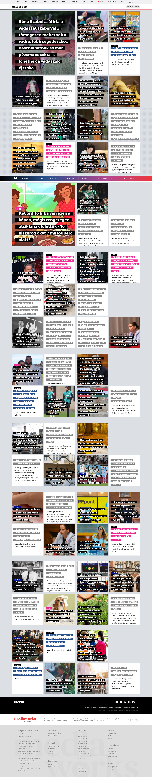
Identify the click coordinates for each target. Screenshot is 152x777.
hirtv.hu (50, 751)
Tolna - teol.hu (22, 771)
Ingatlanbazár (112, 1)
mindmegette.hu (83, 748)
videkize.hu (81, 758)
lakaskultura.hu (83, 739)
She (92, 1)
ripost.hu (111, 730)
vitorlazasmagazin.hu (85, 756)
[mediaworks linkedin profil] (136, 720)
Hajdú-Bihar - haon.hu (25, 753)
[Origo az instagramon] (125, 702)
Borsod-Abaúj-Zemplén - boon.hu (29, 741)
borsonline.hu (82, 771)
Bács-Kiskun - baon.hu (25, 734)
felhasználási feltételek (106, 707)
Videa (45, 1)
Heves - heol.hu (23, 756)
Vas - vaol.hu (52, 730)
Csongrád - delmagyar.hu (26, 743)
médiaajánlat (134, 707)
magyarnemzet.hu (54, 746)
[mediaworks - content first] (25, 719)
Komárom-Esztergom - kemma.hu (29, 761)
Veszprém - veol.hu (54, 733)
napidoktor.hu (82, 746)
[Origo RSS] (133, 702)
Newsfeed (55, 1)
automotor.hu (82, 736)
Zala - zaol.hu (52, 735)
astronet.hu (82, 734)
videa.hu (111, 753)
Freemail (65, 1)
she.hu (110, 738)
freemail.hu (111, 748)
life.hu (110, 735)
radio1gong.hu (113, 767)
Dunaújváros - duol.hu (25, 746)
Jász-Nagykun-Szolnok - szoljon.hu (29, 758)
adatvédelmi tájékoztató (91, 707)
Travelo (74, 1)
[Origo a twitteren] (121, 702)
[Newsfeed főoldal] (19, 702)
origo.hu (50, 753)
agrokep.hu (52, 767)
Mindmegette (35, 1)
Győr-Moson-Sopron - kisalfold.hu (29, 751)
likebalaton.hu (82, 743)
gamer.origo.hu (83, 741)
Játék (122, 1)
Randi (101, 1)
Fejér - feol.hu (22, 748)
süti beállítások (118, 707)
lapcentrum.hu (112, 756)
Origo (18, 1)
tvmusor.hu (81, 761)
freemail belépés (133, 7)
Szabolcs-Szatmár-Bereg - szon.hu (29, 768)
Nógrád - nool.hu (23, 763)
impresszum (126, 707)
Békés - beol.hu (23, 739)
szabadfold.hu (52, 748)
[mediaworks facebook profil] (130, 720)
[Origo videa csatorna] (129, 702)
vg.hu (50, 764)
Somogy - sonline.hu (25, 766)
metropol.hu (112, 733)
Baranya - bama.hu (24, 736)
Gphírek (84, 1)
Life (26, 1)
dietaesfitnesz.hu (83, 753)
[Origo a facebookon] (116, 702)
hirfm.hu (110, 769)
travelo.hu (81, 751)
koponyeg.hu (112, 751)
